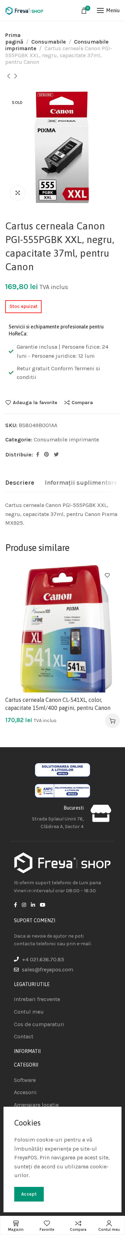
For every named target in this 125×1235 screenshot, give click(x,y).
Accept (29, 1194)
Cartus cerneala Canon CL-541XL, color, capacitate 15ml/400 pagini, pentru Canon (57, 704)
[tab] (20, 483)
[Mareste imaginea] (17, 192)
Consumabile (48, 41)
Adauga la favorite (35, 402)
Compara (82, 402)
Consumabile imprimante (66, 439)
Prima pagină (14, 38)
